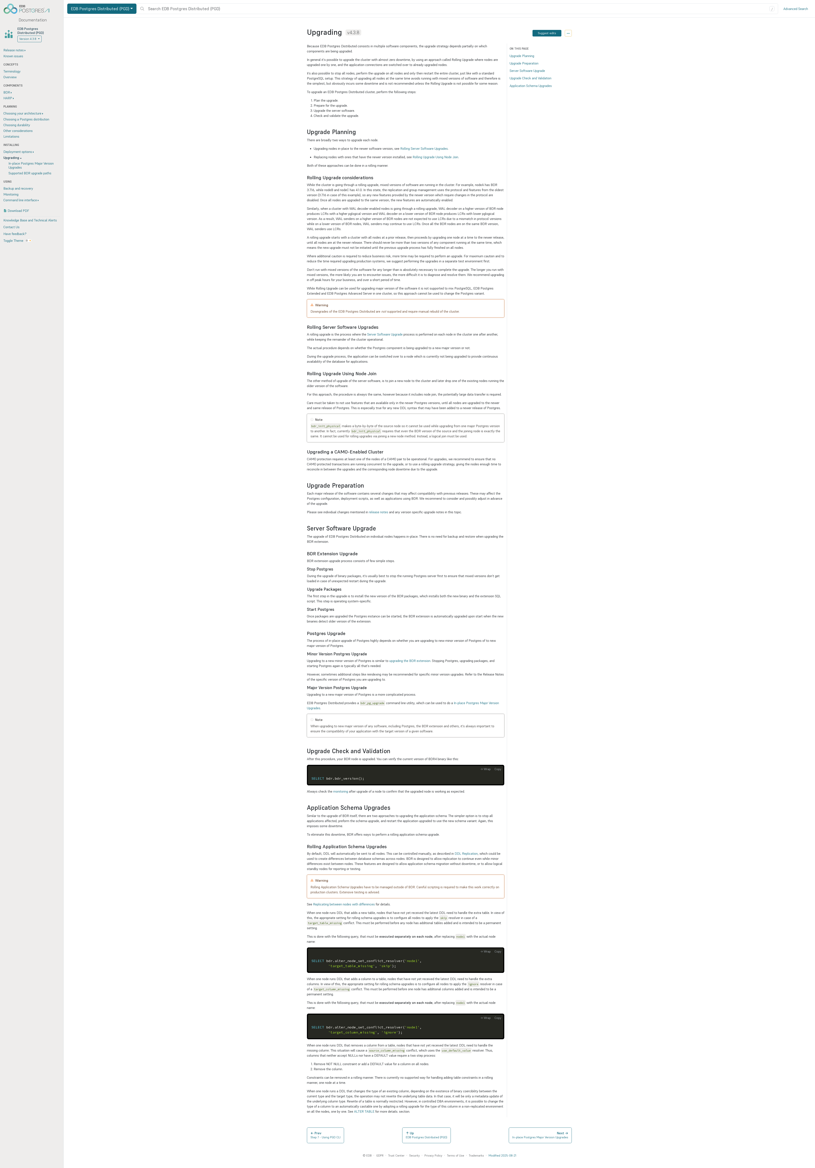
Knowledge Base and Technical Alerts (30, 220)
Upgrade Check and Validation (530, 78)
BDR (6, 92)
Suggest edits (547, 33)
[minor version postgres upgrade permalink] (369, 654)
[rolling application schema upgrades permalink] (389, 846)
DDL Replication (466, 853)
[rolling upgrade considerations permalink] (375, 177)
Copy (498, 769)
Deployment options (17, 152)
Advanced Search (795, 9)
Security (414, 1155)
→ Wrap (485, 769)
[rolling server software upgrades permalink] (380, 327)
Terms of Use (455, 1155)
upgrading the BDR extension (409, 661)
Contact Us (11, 227)
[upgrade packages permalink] (343, 589)
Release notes (13, 50)
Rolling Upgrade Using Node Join (435, 157)
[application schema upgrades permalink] (392, 807)
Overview (10, 77)
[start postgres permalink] (336, 609)
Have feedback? (14, 234)
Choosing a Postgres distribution (26, 119)
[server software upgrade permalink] (378, 528)
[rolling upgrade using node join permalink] (379, 373)
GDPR (380, 1155)
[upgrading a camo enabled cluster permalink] (386, 452)
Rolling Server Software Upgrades (424, 148)
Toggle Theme (13, 240)
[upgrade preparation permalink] (366, 485)
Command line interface (20, 200)
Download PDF (18, 210)
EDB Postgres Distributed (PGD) (30, 31)
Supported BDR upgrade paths (29, 173)
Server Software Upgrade (385, 334)
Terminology (12, 71)
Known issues (13, 56)
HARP (7, 98)
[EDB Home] (28, 8)
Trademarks (476, 1155)
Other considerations (18, 131)
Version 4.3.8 (27, 39)
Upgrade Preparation (524, 63)
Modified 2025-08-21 (502, 1155)
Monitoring (10, 194)
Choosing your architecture (22, 113)
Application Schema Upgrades (531, 86)
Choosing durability (16, 125)
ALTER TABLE (364, 1111)
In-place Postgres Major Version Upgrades (31, 165)
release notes (378, 512)
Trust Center (396, 1155)
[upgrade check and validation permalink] (392, 751)
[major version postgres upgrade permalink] (369, 687)
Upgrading (11, 157)
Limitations (11, 136)
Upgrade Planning (522, 56)
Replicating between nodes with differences (344, 904)
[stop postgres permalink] (335, 569)
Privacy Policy (433, 1155)
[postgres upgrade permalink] (347, 633)
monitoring (340, 791)
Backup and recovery (18, 188)
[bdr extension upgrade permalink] (360, 554)
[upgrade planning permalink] (358, 132)
